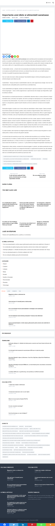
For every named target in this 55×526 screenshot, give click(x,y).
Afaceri (5, 264)
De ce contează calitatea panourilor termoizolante (15, 255)
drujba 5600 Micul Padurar (8, 442)
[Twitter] (6, 56)
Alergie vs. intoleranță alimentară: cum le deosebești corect (43, 223)
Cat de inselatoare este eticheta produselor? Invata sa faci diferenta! (26, 315)
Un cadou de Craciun (32, 454)
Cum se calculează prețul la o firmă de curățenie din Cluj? (17, 252)
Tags (20, 291)
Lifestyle (5, 269)
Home (3, 10)
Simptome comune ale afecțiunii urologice (23, 449)
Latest (8, 291)
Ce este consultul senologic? (16, 406)
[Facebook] (4, 56)
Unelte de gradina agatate (44, 454)
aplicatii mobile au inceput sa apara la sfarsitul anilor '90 (15, 428)
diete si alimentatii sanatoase (19, 59)
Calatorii (5, 266)
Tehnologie (6, 285)
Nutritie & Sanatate (11, 10)
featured (18, 442)
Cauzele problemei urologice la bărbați (41, 433)
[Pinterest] (32, 21)
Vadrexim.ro (5, 456)
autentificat (12, 235)
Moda (4, 272)
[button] (48, 2)
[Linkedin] (9, 56)
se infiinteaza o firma (7, 449)
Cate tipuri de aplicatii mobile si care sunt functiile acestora (16, 433)
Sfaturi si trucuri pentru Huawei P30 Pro (18, 399)
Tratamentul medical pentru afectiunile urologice (14, 454)
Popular (3, 291)
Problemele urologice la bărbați (35, 447)
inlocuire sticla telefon (8, 447)
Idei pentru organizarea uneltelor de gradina (13, 445)
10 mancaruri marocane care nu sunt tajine (19, 391)
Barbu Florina (6, 17)
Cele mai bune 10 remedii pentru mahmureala (20, 301)
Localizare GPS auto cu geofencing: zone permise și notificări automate (26, 371)
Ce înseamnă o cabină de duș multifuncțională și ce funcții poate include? (44, 204)
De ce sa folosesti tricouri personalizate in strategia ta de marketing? (26, 308)
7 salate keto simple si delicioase (17, 384)
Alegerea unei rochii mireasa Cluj (10, 426)
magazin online (22, 447)
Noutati (5, 274)
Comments (14, 291)
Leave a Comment (24, 17)
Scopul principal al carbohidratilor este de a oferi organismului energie (20, 163)
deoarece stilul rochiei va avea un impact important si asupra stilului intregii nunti (21, 440)
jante (16, 447)
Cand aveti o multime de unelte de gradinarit (29, 431)
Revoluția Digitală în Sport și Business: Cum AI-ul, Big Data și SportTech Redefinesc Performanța (29, 358)
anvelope (21, 426)
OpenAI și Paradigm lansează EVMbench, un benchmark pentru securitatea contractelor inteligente (30, 365)
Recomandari (6, 280)
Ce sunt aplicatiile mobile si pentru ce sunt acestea (36, 435)
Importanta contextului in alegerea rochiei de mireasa (37, 445)
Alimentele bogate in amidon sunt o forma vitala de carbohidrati (18, 156)
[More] (17, 56)
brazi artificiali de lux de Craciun (10, 431)
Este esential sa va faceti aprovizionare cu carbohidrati (16, 158)
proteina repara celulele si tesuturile (12, 161)
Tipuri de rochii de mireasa (28, 452)
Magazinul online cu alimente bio (17, 294)
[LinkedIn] (28, 21)
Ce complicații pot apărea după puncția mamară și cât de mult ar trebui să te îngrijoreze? (9, 205)
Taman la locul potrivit (24, 520)
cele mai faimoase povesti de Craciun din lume (13, 435)
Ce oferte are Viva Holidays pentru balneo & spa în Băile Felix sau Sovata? (10, 223)
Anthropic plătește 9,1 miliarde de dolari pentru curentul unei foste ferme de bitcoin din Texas (26, 249)
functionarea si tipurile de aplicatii (30, 442)
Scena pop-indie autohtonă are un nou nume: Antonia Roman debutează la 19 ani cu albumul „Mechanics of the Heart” (27, 206)
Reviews (5, 282)
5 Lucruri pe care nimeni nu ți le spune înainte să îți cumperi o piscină (27, 224)
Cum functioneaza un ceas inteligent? (18, 413)
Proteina (45, 158)
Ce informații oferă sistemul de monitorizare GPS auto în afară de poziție (26, 350)
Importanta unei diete (36, 158)
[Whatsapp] (15, 56)
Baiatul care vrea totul (35, 428)
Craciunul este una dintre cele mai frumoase (13, 438)
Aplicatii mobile (28, 426)
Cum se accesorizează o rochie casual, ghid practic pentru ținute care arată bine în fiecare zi (26, 244)
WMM (37, 520)
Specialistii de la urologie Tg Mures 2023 (12, 452)
